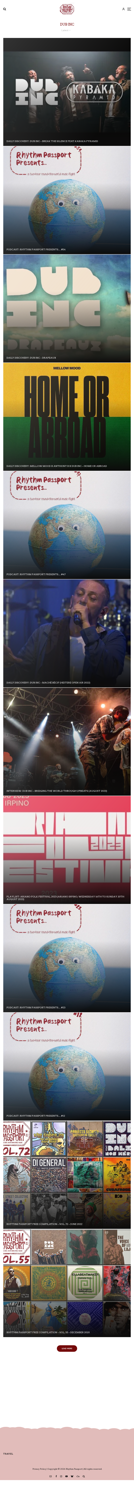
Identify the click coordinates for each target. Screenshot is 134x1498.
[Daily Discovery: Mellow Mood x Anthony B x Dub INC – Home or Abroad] (67, 417)
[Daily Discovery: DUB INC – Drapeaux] (67, 308)
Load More (67, 1348)
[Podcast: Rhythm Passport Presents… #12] (67, 1067)
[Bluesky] (72, 1476)
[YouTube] (66, 1476)
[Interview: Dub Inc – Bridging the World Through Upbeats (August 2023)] (67, 742)
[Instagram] (61, 1476)
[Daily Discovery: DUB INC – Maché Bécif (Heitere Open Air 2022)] (67, 633)
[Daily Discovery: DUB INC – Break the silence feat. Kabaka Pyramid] (67, 92)
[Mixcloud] (78, 1476)
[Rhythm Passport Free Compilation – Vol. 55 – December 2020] (67, 1283)
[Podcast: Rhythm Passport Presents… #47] (67, 525)
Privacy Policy (39, 1469)
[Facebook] (56, 1476)
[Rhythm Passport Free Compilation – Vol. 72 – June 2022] (67, 1175)
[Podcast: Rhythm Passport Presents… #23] (67, 958)
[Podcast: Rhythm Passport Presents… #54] (67, 200)
